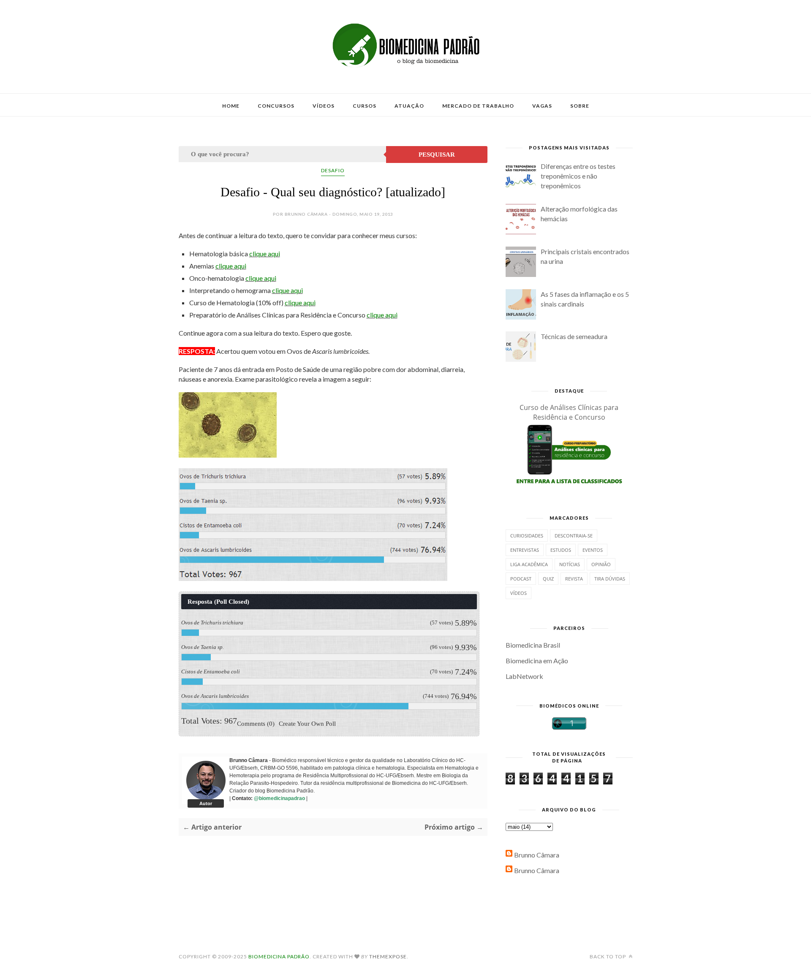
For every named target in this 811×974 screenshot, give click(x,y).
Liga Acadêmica (529, 564)
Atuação (409, 106)
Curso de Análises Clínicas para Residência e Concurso (569, 412)
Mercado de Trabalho (478, 106)
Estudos (560, 550)
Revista (574, 578)
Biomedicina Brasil (533, 645)
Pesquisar (437, 154)
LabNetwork (524, 676)
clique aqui (264, 254)
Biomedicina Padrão (279, 956)
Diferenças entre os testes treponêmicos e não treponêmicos (578, 176)
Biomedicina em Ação (537, 661)
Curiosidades (526, 535)
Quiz (548, 578)
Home (230, 106)
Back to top (608, 956)
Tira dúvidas (609, 578)
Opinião (601, 564)
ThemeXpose (388, 956)
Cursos (364, 106)
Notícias (569, 564)
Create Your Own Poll (307, 723)
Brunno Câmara (536, 855)
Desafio (333, 170)
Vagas (542, 106)
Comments (256, 723)
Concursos (276, 106)
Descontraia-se (574, 535)
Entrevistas (524, 550)
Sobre (579, 106)
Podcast (520, 578)
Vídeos (324, 106)
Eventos (592, 550)
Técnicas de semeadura (574, 336)
